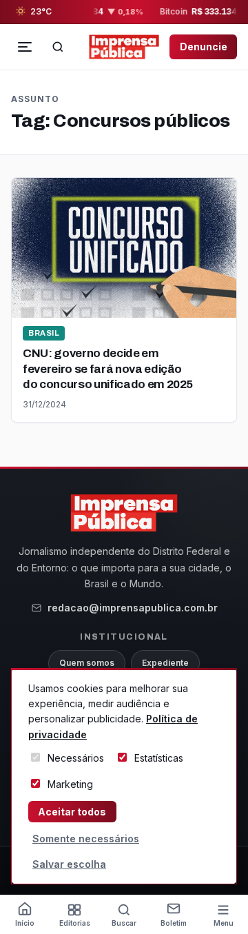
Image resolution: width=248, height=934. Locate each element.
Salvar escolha (69, 864)
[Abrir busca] (58, 47)
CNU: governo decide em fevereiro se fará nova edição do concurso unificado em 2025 (108, 368)
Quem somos (86, 663)
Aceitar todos (72, 812)
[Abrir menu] (25, 47)
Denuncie (203, 46)
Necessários (76, 758)
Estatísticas (158, 758)
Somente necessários (85, 838)
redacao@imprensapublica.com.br (133, 607)
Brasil (43, 333)
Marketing (70, 784)
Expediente (165, 663)
